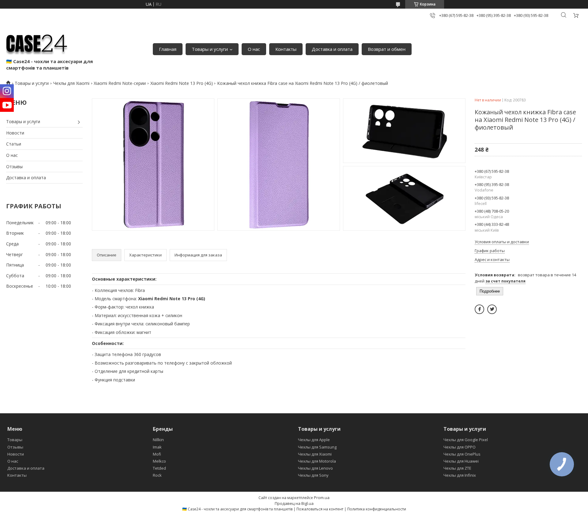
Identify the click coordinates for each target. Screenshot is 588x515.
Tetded (159, 468)
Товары (14, 439)
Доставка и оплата (332, 49)
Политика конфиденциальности (376, 509)
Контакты (285, 49)
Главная (167, 49)
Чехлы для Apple (314, 439)
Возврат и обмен (386, 49)
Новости (15, 133)
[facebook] (479, 309)
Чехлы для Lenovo (315, 468)
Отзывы (14, 166)
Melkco (159, 461)
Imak (157, 447)
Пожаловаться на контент (319, 509)
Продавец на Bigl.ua (294, 503)
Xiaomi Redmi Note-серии (120, 83)
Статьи (13, 144)
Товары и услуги (210, 49)
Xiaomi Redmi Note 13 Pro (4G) (181, 83)
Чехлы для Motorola (317, 461)
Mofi (157, 454)
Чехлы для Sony (313, 475)
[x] (492, 309)
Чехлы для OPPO (459, 447)
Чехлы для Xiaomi (71, 83)
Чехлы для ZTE (457, 468)
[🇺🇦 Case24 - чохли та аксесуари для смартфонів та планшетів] (36, 43)
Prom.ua (322, 497)
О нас (254, 49)
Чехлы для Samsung (317, 447)
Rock (157, 475)
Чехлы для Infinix (459, 475)
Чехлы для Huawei (461, 461)
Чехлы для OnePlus (462, 454)
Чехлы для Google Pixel (465, 439)
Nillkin (158, 439)
